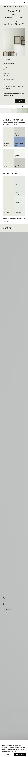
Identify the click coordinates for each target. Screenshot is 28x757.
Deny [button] (8, 754)
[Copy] (5, 24)
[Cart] (24, 2)
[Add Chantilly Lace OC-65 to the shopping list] (23, 151)
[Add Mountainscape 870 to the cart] (20, 178)
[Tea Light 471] (24, 110)
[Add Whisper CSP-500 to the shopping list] (23, 129)
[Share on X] (23, 24)
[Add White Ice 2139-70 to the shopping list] (23, 198)
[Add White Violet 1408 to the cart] (20, 208)
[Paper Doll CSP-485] (14, 110)
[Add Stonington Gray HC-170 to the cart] (19, 160)
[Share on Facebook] (8, 24)
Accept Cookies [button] (20, 754)
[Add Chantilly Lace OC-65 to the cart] (19, 151)
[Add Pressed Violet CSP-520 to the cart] (19, 139)
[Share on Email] (12, 24)
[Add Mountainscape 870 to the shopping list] (23, 178)
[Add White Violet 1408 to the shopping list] (23, 208)
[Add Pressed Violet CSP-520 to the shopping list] (23, 139)
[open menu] (3, 2)
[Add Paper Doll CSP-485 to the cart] (8, 129)
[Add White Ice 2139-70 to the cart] (20, 198)
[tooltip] (7, 67)
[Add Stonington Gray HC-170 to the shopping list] (23, 160)
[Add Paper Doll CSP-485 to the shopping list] (12, 129)
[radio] (4, 598)
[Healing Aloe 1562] (19, 110)
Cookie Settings (11, 751)
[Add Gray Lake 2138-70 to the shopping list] (23, 188)
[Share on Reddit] (19, 24)
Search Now (10, 221)
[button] (21, 2)
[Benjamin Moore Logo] (14, 2)
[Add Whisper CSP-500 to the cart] (19, 129)
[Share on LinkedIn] (16, 24)
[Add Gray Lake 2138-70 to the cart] (20, 188)
